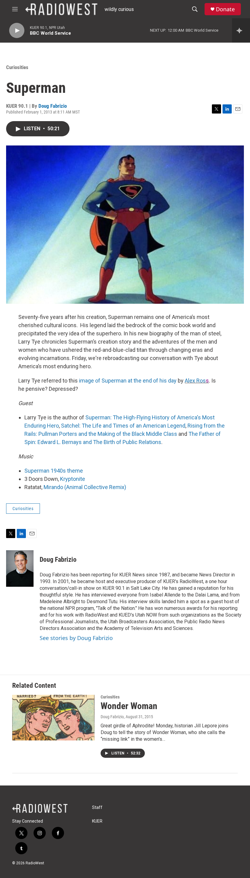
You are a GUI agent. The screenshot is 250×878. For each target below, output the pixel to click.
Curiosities (17, 67)
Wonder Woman (129, 706)
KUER (97, 821)
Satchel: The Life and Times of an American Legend (123, 425)
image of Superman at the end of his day (128, 380)
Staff (97, 807)
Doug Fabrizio (52, 106)
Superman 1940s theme (53, 470)
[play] (17, 30)
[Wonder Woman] (53, 717)
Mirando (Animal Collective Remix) (85, 487)
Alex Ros (195, 380)
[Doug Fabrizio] (20, 568)
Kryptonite (72, 479)
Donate (225, 9)
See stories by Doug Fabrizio (76, 638)
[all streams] (241, 30)
